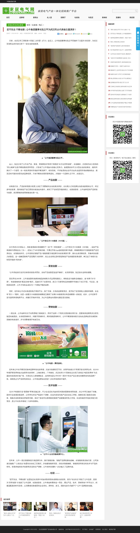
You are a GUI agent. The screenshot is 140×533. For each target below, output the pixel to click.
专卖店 (90, 17)
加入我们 (105, 529)
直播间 (118, 17)
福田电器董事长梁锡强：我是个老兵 (119, 37)
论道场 (76, 17)
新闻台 (35, 17)
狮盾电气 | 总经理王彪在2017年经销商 (120, 70)
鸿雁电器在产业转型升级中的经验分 (119, 106)
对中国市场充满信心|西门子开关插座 (120, 90)
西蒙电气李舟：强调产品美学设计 (119, 66)
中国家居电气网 (11, 1)
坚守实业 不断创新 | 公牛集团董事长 (119, 33)
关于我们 (85, 529)
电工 (41, 25)
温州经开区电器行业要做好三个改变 (119, 94)
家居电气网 (112, 529)
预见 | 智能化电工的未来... (55, 514)
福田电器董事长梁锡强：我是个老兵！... (40, 515)
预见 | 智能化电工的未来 (116, 41)
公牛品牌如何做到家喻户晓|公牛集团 (120, 102)
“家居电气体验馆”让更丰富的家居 (119, 45)
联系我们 (98, 529)
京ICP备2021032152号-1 (72, 529)
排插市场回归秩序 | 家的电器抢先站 (119, 62)
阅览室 (132, 17)
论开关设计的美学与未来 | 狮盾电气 (119, 54)
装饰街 (104, 17)
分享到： (62, 34)
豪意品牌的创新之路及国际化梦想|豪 (120, 98)
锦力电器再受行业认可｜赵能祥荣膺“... (86, 515)
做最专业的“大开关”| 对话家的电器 (119, 74)
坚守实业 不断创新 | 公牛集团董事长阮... (25, 515)
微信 (91, 34)
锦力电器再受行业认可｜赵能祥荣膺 (119, 50)
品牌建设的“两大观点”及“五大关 (118, 82)
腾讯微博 (77, 34)
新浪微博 (69, 34)
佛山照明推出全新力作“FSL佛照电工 (120, 78)
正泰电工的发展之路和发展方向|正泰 (120, 86)
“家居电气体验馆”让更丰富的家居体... (71, 515)
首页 (8, 17)
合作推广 (91, 529)
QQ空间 (85, 34)
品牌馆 (21, 17)
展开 (137, 39)
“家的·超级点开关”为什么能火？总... (9, 514)
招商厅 (63, 17)
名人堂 (49, 17)
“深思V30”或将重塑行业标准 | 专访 (119, 58)
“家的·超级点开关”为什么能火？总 (119, 29)
